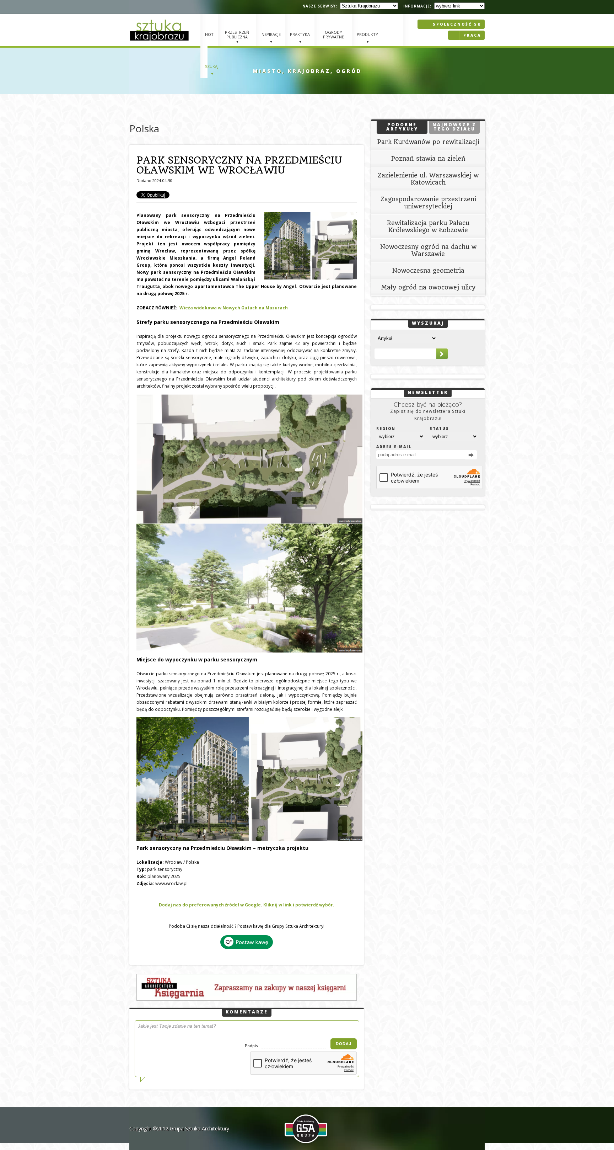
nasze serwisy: (319, 6)
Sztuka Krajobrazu (160, 30)
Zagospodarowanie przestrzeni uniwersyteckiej (428, 203)
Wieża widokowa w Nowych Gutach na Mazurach (233, 308)
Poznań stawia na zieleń (428, 158)
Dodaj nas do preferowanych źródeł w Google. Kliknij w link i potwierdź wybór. (246, 905)
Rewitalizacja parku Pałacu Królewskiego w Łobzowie (428, 226)
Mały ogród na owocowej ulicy (428, 287)
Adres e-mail (393, 446)
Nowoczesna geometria (428, 270)
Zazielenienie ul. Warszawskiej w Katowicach (428, 179)
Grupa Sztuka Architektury (199, 1128)
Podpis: (252, 1045)
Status (439, 428)
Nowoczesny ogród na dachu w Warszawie (428, 250)
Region (385, 428)
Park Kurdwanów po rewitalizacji (428, 141)
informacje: (417, 6)
